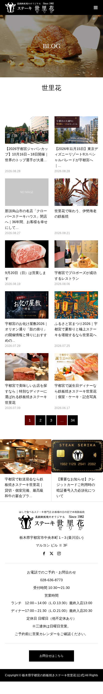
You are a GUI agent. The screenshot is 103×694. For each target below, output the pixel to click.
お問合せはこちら (52, 656)
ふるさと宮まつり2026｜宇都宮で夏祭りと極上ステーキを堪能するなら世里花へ (76, 329)
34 (73, 420)
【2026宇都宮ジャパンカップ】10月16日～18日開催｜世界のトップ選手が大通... (26, 154)
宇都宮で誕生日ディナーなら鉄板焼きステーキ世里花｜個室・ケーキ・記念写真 (75, 391)
